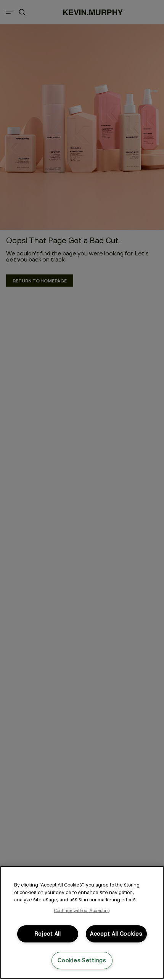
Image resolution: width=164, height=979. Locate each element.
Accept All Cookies (116, 933)
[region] (82, 922)
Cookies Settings (82, 960)
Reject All (48, 933)
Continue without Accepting (82, 910)
